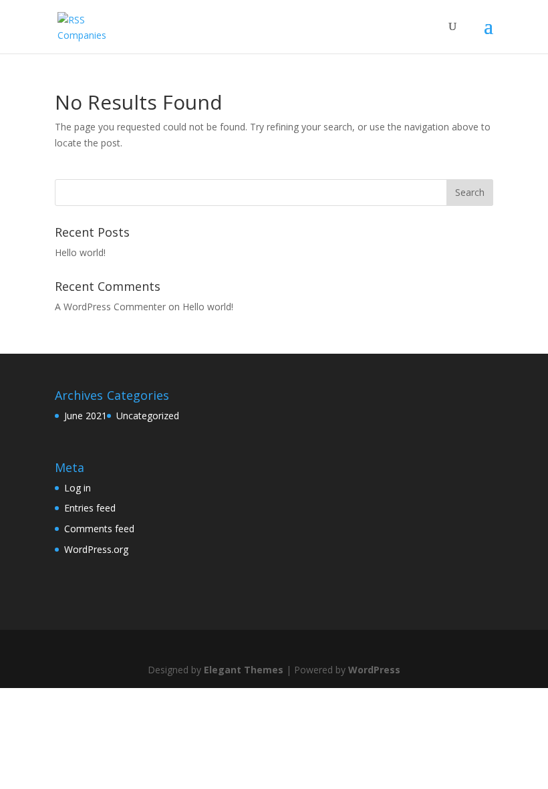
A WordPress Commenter (110, 306)
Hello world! (80, 252)
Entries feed (90, 507)
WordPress (374, 669)
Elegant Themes (243, 669)
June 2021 (85, 415)
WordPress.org (96, 549)
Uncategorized (147, 415)
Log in (77, 487)
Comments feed (99, 528)
